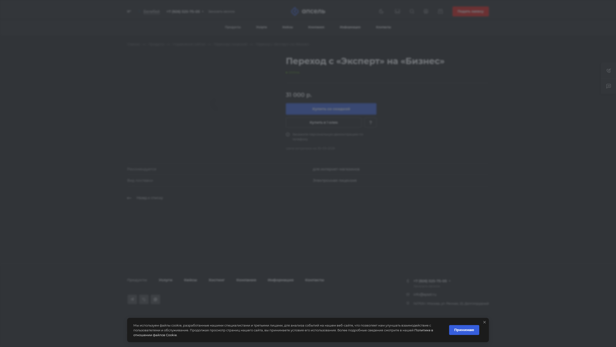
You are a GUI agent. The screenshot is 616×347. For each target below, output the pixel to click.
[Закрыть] (484, 322)
